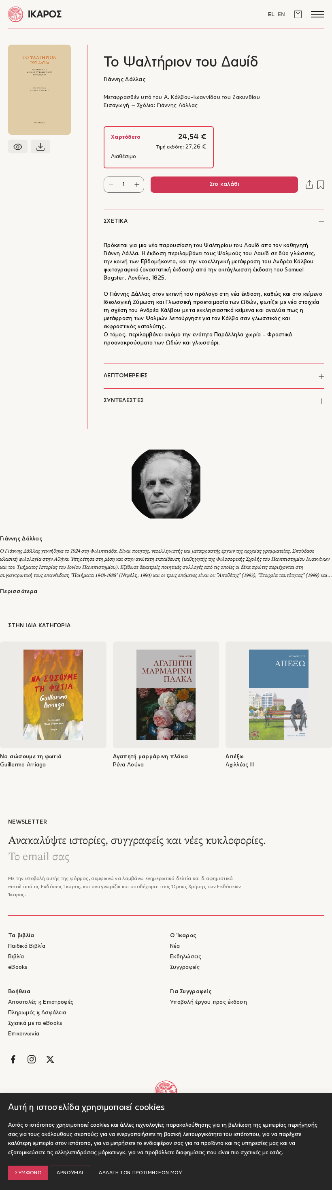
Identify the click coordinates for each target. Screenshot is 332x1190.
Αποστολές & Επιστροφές (40, 1002)
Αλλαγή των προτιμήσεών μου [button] (140, 1173)
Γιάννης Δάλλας (124, 79)
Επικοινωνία (23, 1034)
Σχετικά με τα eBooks (35, 1023)
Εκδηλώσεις (185, 957)
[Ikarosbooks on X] (50, 1059)
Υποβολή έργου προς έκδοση (208, 1002)
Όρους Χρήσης (188, 886)
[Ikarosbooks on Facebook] (13, 1059)
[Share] (309, 184)
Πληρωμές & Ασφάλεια (37, 1013)
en (281, 14)
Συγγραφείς (185, 967)
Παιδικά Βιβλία (26, 946)
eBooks (18, 967)
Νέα (175, 946)
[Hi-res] (40, 146)
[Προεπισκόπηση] (18, 146)
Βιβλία (16, 957)
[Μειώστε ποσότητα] (111, 184)
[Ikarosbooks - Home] (87, 14)
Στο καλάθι (224, 184)
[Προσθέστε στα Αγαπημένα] (320, 185)
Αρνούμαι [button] (70, 1173)
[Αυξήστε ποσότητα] (137, 184)
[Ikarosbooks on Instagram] (32, 1059)
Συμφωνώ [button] (28, 1173)
